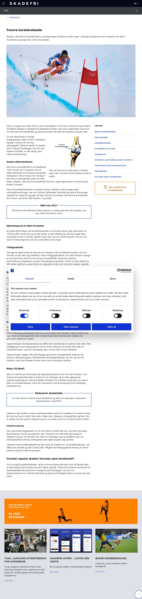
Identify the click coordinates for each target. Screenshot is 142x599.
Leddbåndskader (103, 143)
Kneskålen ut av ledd (105, 148)
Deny (30, 327)
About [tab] (113, 278)
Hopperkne (100, 154)
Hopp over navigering (121, 4)
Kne (6, 10)
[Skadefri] (24, 3)
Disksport (14, 18)
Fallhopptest (101, 171)
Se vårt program (17, 515)
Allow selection (71, 327)
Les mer (8, 580)
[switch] (55, 315)
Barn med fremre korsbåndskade (117, 188)
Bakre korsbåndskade (105, 132)
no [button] (135, 4)
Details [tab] (71, 278)
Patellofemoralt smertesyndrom (110, 165)
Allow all (111, 327)
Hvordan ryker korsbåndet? (108, 177)
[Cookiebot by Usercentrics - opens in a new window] (119, 270)
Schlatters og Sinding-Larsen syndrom (113, 160)
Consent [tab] (29, 278)
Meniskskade (101, 137)
